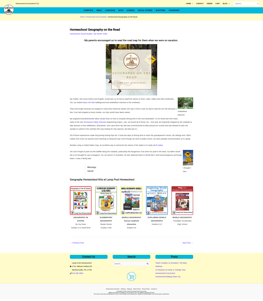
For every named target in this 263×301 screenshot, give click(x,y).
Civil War (91, 102)
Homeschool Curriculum (112, 289)
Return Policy (137, 289)
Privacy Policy (146, 289)
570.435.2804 (77, 273)
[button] (192, 3)
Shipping (129, 289)
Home (82, 17)
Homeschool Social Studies (96, 17)
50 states (159, 145)
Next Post (188, 243)
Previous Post (77, 243)
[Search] (258, 3)
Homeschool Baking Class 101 (168, 277)
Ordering (123, 289)
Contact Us (154, 289)
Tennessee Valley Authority (95, 122)
